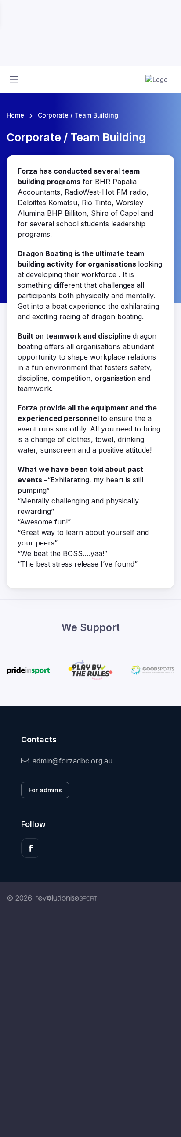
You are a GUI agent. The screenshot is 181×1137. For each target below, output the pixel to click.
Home (15, 115)
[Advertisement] (90, 1025)
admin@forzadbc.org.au (72, 760)
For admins (45, 790)
